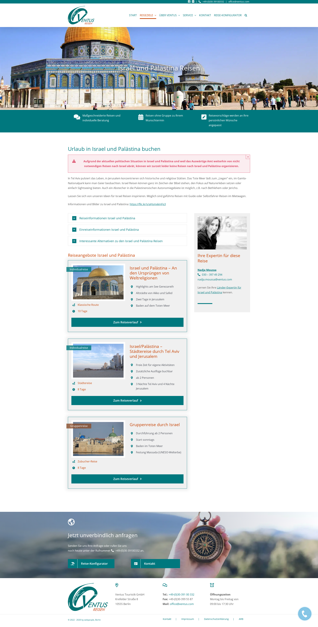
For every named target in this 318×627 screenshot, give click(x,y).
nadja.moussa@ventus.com (215, 279)
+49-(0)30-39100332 (213, 1)
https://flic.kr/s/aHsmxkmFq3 (148, 204)
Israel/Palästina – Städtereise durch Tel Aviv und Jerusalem (154, 351)
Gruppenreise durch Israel (155, 424)
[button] (246, 15)
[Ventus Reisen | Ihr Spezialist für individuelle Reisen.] (88, 584)
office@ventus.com (238, 1)
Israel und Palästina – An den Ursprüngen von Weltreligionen (153, 273)
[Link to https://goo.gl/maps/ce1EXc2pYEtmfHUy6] (134, 585)
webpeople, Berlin (92, 619)
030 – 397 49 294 (212, 274)
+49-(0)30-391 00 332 (181, 594)
